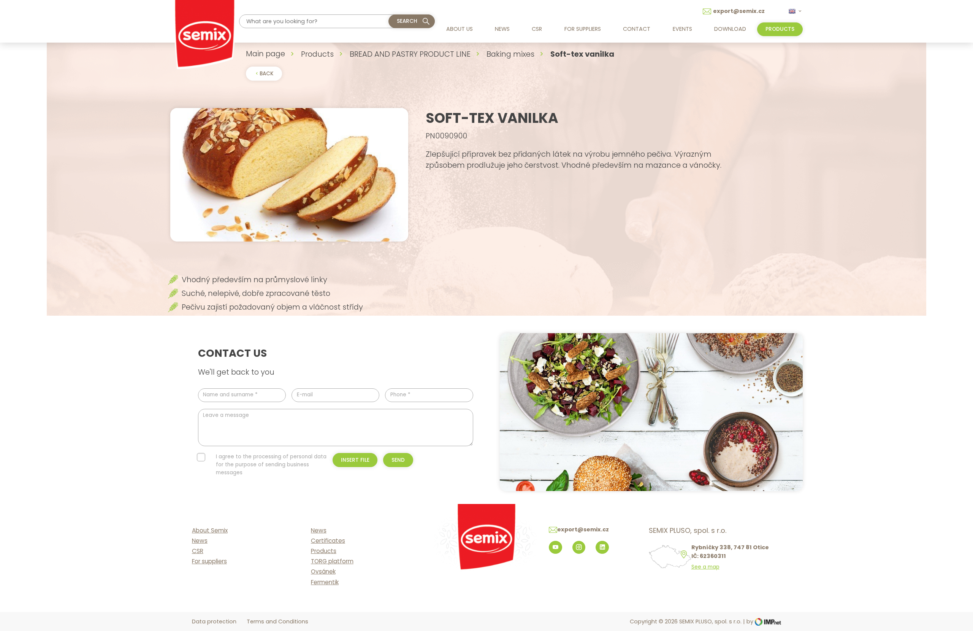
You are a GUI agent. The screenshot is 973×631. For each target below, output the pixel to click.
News (502, 29)
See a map (705, 567)
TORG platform (332, 561)
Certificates (328, 541)
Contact (636, 29)
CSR (537, 29)
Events (682, 29)
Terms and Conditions (277, 621)
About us (459, 29)
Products (317, 54)
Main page (265, 53)
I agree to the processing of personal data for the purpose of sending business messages (271, 464)
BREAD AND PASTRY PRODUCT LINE (410, 54)
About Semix (210, 530)
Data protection (214, 621)
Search (407, 21)
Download (730, 29)
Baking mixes (510, 54)
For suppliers (582, 29)
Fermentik (325, 582)
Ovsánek (323, 571)
